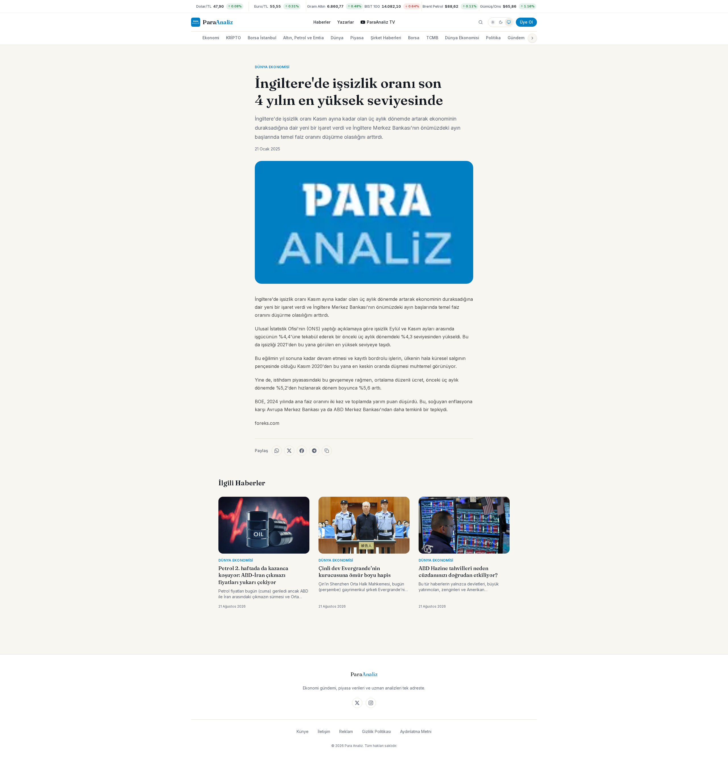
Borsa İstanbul (262, 37)
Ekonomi (210, 37)
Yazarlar (345, 22)
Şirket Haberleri (386, 37)
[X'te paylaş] (289, 451)
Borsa (413, 37)
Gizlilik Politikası (376, 731)
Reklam (346, 731)
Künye (303, 731)
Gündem (516, 37)
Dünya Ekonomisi (462, 37)
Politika (493, 37)
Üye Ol (526, 22)
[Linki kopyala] (327, 451)
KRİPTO (233, 37)
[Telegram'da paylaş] (314, 451)
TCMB (432, 37)
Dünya (337, 37)
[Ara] (480, 22)
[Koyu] (501, 22)
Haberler (321, 22)
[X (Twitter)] (357, 703)
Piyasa (357, 37)
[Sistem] (509, 22)
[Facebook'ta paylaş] (302, 451)
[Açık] (493, 22)
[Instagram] (371, 703)
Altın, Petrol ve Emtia (303, 37)
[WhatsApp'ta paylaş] (277, 451)
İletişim (324, 731)
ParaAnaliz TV (381, 22)
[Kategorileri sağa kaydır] (532, 38)
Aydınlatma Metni (415, 731)
